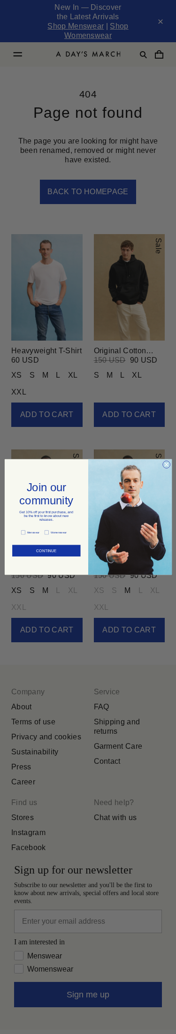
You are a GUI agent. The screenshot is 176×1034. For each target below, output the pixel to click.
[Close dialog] (166, 464)
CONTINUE (46, 548)
